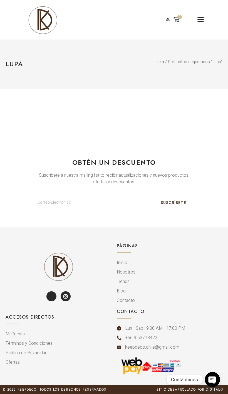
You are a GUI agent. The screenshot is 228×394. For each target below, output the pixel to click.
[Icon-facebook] (51, 296)
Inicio (159, 62)
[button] (200, 19)
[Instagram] (66, 296)
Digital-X (215, 389)
